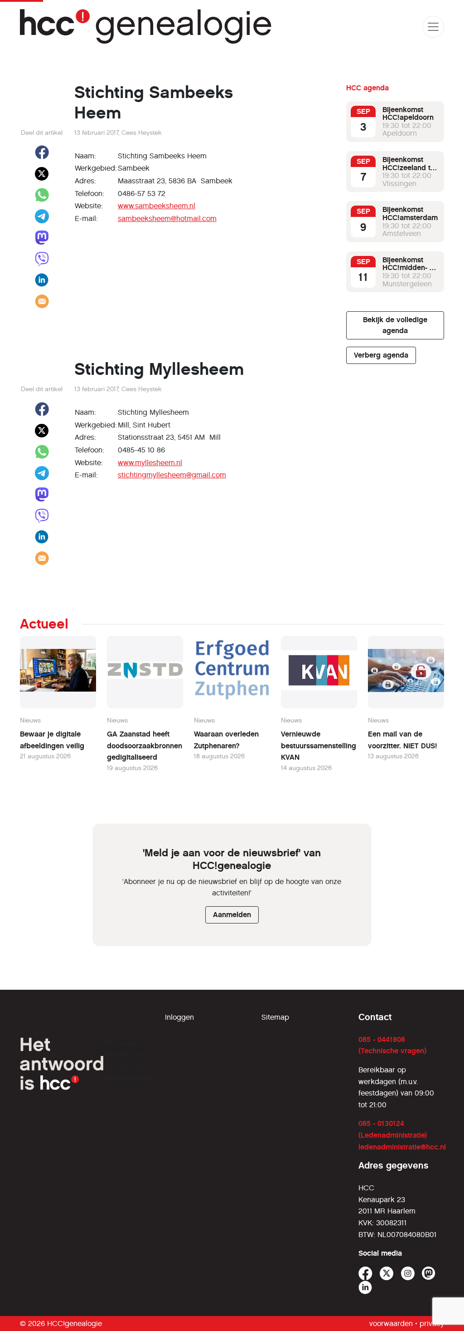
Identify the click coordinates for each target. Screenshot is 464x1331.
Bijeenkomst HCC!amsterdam (410, 213)
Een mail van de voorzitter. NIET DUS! (402, 740)
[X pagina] (387, 1274)
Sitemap (275, 1017)
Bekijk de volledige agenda (395, 325)
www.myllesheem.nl (150, 462)
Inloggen (179, 1017)
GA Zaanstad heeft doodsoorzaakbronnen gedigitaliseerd (144, 745)
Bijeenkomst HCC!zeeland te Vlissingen (408, 167)
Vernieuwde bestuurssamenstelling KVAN (318, 745)
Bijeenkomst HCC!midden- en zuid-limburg (410, 267)
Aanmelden (232, 914)
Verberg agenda (381, 355)
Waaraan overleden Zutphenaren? (226, 740)
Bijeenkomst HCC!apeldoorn (408, 113)
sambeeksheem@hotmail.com (167, 218)
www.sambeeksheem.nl (156, 205)
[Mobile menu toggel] (433, 27)
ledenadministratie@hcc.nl (402, 1147)
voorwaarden (391, 1323)
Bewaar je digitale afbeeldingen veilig (52, 740)
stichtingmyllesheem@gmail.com (172, 475)
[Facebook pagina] (365, 1274)
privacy (432, 1323)
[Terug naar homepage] (146, 26)
